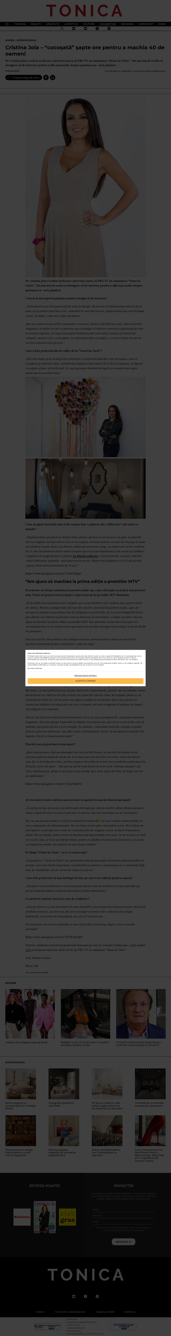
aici (40, 668)
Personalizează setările (85, 676)
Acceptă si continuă (85, 681)
